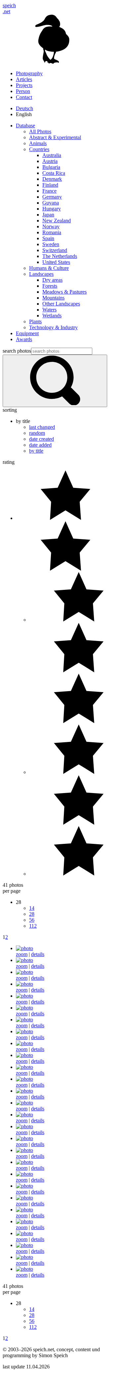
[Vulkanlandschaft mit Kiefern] (24, 1102)
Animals (38, 143)
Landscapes (41, 274)
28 (31, 914)
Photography (29, 73)
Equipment (27, 333)
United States (56, 262)
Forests (49, 286)
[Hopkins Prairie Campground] (24, 1007)
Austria (50, 161)
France (49, 191)
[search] (55, 381)
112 (33, 926)
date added (40, 445)
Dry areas (52, 280)
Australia (51, 155)
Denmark (52, 179)
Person (23, 91)
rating (9, 462)
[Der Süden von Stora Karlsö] (24, 996)
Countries (39, 149)
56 (31, 920)
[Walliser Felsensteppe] (24, 1114)
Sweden (50, 244)
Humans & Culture (49, 268)
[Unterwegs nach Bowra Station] (24, 1079)
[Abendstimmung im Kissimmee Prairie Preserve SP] (24, 948)
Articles (24, 79)
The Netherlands (59, 256)
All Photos (40, 131)
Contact (24, 97)
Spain (48, 238)
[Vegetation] (24, 1091)
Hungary (51, 208)
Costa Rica (53, 173)
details (37, 954)
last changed (42, 427)
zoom (21, 954)
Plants (35, 321)
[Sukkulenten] (24, 1067)
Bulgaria (51, 167)
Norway (51, 226)
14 (31, 908)
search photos (17, 351)
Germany (52, 197)
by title (36, 451)
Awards (24, 339)
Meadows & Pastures (64, 292)
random (37, 433)
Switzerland (54, 250)
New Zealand (56, 220)
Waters (49, 309)
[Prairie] (24, 1019)
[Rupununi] (24, 1031)
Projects (24, 85)
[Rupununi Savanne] (24, 1043)
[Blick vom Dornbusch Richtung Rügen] (24, 984)
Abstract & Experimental (55, 137)
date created (41, 439)
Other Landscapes (61, 303)
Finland (50, 185)
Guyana (50, 203)
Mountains (53, 298)
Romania (51, 232)
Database (25, 125)
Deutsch (24, 108)
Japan (48, 214)
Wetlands (52, 315)
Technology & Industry (53, 327)
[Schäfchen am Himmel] (24, 1055)
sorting (10, 410)
